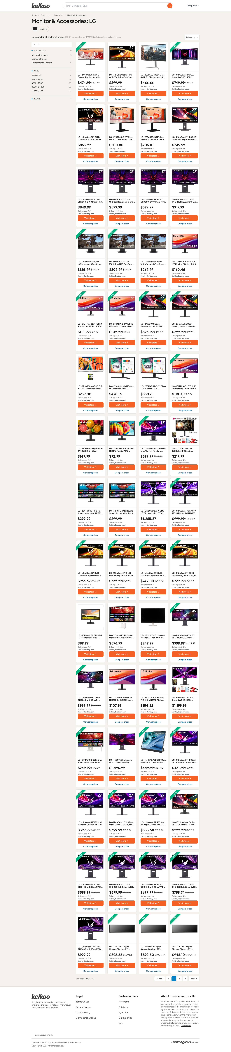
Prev (161, 979)
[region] (116, 29)
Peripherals (58, 15)
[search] (169, 5)
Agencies (123, 1012)
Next (192, 979)
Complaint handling (86, 1017)
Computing (45, 15)
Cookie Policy (83, 1012)
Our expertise (125, 1017)
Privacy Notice (83, 1007)
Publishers (124, 1007)
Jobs (121, 1023)
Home (34, 15)
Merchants (124, 1001)
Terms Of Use (82, 1001)
